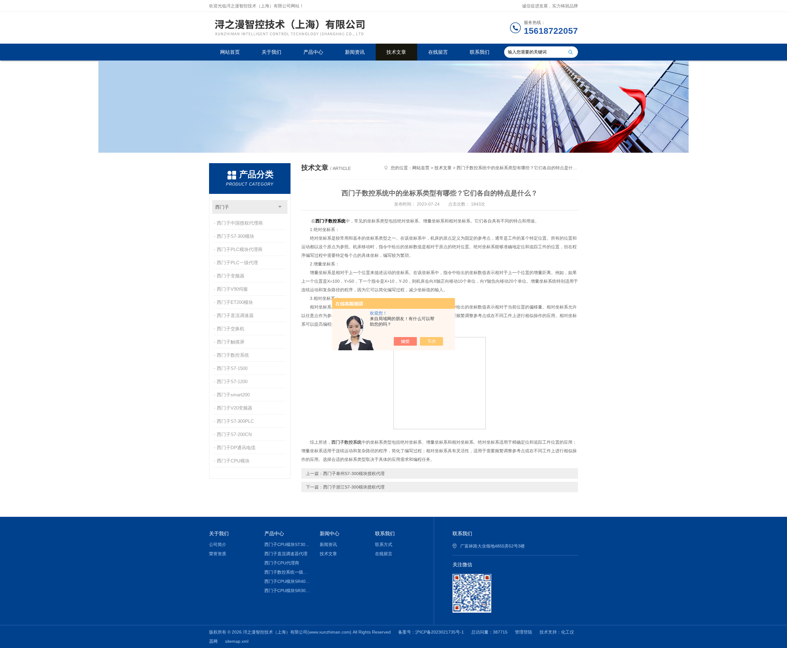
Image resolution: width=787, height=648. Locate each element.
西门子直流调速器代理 (285, 553)
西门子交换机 (230, 328)
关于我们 (271, 52)
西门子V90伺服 (232, 289)
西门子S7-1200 (232, 381)
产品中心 (313, 52)
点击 (279, 207)
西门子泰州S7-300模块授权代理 (354, 473)
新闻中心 (329, 533)
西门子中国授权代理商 (240, 223)
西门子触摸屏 (230, 341)
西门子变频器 (230, 275)
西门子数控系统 (233, 355)
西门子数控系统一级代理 (287, 572)
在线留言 (438, 52)
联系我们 (479, 52)
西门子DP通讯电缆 (236, 447)
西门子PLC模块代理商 (240, 249)
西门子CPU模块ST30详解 (287, 544)
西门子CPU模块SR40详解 (287, 581)
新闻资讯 (355, 52)
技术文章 (396, 52)
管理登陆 (523, 632)
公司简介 (217, 544)
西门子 (222, 207)
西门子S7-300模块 (235, 236)
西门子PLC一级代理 (237, 262)
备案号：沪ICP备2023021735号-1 (431, 632)
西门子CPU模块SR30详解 (287, 590)
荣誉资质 (217, 553)
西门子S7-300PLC (235, 421)
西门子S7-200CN (234, 434)
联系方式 (383, 544)
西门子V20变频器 (234, 407)
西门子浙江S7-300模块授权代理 (354, 487)
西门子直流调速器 (235, 315)
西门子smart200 (233, 394)
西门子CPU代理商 (281, 562)
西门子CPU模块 (233, 460)
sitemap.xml (236, 641)
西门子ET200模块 (235, 302)
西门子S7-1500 (232, 368)
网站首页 (230, 52)
